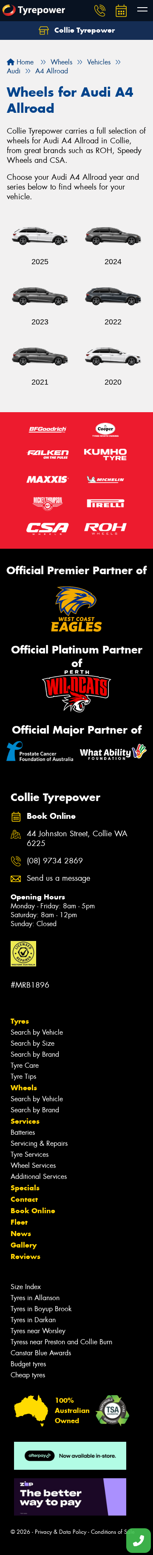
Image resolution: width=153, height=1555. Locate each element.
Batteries (23, 1132)
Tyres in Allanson (35, 1297)
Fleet (19, 1222)
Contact (24, 1199)
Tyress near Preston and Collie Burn (61, 1341)
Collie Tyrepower (83, 30)
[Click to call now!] (99, 10)
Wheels (24, 1087)
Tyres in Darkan (33, 1319)
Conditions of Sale (113, 1531)
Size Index (26, 1286)
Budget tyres (28, 1364)
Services (25, 1121)
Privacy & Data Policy (60, 1531)
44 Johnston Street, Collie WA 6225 (77, 839)
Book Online (33, 1210)
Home (24, 62)
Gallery (24, 1245)
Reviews (25, 1256)
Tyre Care (25, 1065)
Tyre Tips (23, 1076)
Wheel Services (33, 1165)
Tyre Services (29, 1154)
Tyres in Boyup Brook (41, 1308)
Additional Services (39, 1176)
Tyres (20, 1021)
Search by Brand (35, 1054)
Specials (25, 1187)
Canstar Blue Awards (41, 1352)
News (21, 1233)
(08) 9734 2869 (55, 861)
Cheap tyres (28, 1375)
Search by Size (32, 1043)
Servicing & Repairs (39, 1143)
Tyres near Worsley (38, 1330)
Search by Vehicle (37, 1032)
